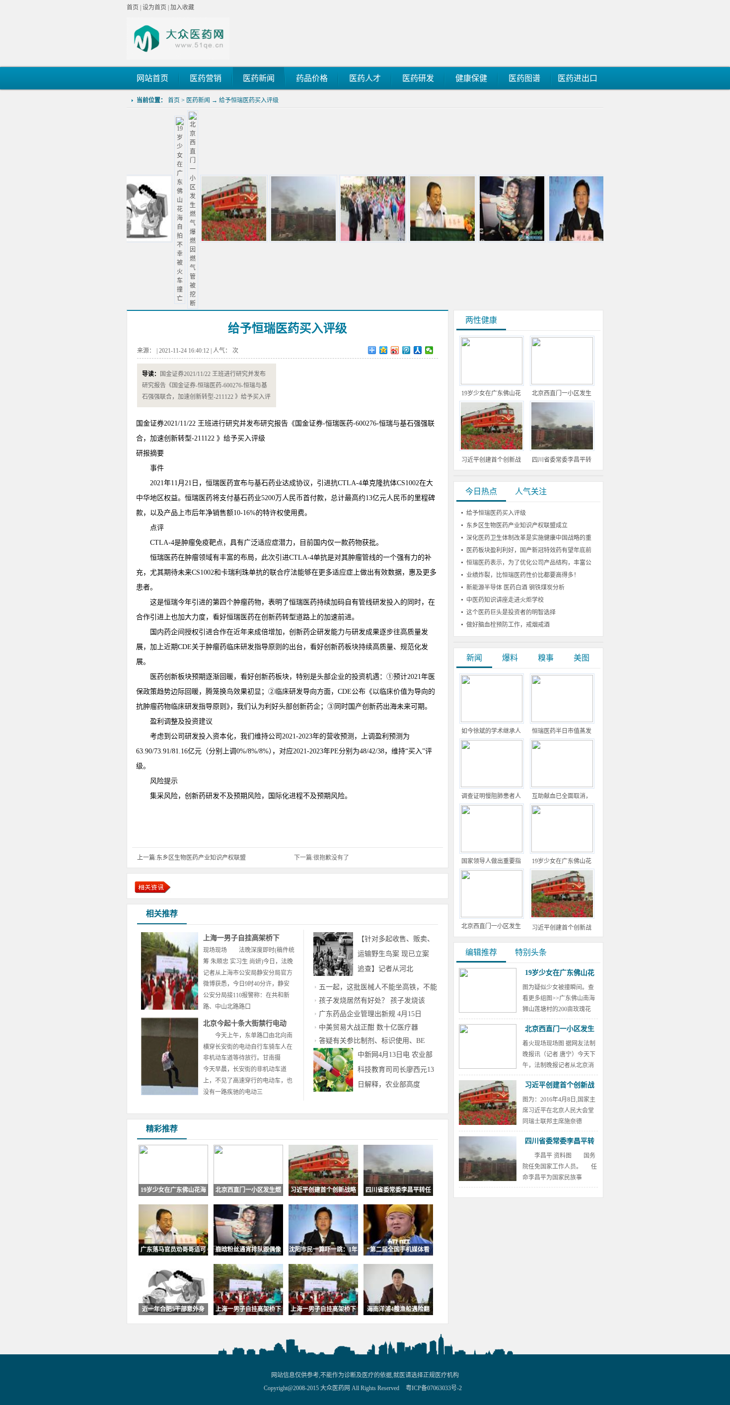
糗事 (546, 658)
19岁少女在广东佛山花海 (173, 1189)
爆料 (510, 658)
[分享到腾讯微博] (406, 350)
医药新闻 (198, 100)
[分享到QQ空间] (383, 350)
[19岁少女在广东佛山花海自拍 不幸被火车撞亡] (136, 298)
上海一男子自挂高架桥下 (241, 938)
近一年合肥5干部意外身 (173, 1309)
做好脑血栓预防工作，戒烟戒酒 (508, 624)
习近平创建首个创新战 (561, 927)
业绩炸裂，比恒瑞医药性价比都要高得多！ (523, 575)
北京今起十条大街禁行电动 (245, 1023)
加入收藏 (182, 7)
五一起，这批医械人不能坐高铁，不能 (378, 987)
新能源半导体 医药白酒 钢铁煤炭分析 (515, 587)
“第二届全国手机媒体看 (398, 1249)
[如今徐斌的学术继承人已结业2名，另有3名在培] (491, 720)
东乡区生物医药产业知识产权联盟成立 (517, 525)
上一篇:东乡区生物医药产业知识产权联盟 (191, 857)
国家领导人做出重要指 (491, 861)
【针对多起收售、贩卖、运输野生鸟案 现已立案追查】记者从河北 (396, 953)
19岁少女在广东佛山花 (561, 861)
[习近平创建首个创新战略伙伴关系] (190, 240)
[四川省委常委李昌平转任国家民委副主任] (259, 240)
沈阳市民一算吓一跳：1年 (323, 1249)
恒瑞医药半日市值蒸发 (561, 731)
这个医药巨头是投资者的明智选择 (511, 612)
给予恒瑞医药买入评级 (249, 100)
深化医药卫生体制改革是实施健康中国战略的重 (528, 537)
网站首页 (152, 78)
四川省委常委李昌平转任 (398, 1189)
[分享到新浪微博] (395, 350)
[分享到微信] (429, 350)
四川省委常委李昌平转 (559, 1141)
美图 (581, 658)
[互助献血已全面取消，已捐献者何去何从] (562, 785)
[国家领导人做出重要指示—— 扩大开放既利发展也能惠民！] (491, 850)
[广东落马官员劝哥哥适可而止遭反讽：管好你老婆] (399, 240)
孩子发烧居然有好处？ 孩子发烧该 (372, 1000)
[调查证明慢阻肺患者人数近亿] (491, 785)
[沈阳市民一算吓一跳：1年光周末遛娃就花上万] (538, 240)
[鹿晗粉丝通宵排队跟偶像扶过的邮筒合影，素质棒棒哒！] (468, 240)
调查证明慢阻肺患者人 (491, 796)
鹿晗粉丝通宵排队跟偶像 (248, 1249)
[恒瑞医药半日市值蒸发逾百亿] (562, 720)
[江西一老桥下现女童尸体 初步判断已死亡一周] (329, 240)
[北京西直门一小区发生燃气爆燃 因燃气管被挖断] (149, 303)
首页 (133, 7)
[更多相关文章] (153, 887)
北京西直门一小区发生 (491, 926)
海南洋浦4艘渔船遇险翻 (398, 1309)
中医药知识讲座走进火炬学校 (505, 599)
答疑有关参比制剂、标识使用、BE (372, 1040)
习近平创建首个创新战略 (323, 1189)
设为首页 (154, 7)
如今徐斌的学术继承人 (491, 731)
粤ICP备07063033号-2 (434, 1388)
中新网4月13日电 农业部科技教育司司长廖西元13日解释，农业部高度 (396, 1069)
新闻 (474, 658)
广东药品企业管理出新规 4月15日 (370, 1014)
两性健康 (481, 320)
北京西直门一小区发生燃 (248, 1189)
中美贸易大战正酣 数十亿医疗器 (368, 1027)
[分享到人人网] (418, 350)
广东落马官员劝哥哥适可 (173, 1249)
